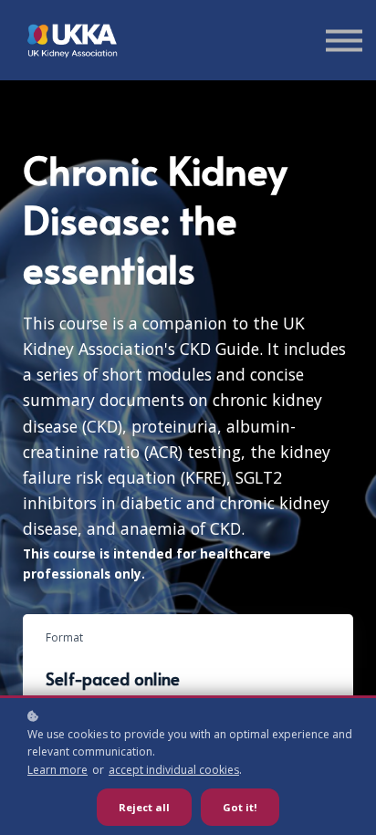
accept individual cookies (174, 770)
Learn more (57, 770)
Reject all (144, 807)
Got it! (240, 807)
